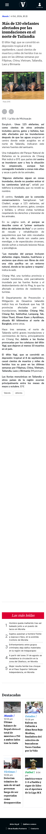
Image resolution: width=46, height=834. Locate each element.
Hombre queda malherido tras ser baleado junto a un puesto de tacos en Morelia (25, 626)
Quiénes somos (29, 824)
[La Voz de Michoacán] (23, 4)
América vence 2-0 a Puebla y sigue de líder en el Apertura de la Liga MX (33, 785)
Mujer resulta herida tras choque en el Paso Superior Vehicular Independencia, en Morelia (24, 669)
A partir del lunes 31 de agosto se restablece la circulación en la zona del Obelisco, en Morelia (25, 658)
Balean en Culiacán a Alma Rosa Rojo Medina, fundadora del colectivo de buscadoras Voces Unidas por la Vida (34, 736)
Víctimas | (10, 771)
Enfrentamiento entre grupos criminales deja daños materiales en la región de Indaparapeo (25, 647)
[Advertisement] (23, 500)
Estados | (30, 716)
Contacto (35, 828)
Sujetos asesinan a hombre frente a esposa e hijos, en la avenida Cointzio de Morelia (25, 637)
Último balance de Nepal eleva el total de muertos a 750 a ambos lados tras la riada (12, 733)
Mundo (5, 16)
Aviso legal (14, 824)
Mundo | (9, 715)
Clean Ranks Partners (17, 828)
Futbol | (30, 772)
